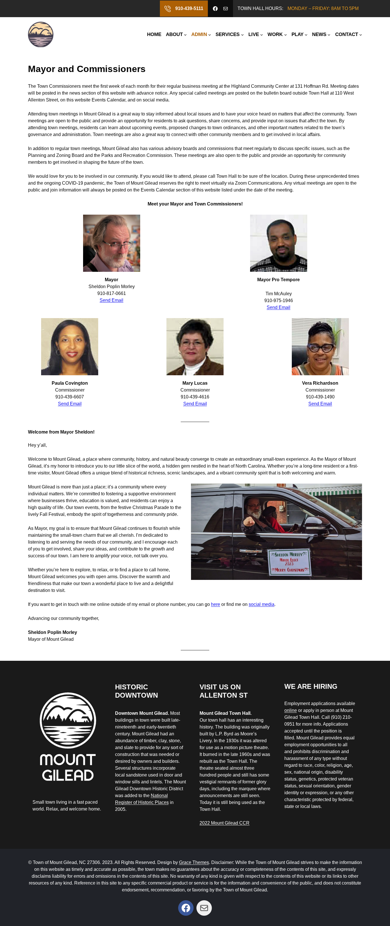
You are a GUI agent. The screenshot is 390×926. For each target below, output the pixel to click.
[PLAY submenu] (306, 34)
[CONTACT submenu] (360, 34)
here (215, 604)
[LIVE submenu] (261, 34)
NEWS (319, 34)
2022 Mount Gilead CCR (225, 823)
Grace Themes (194, 862)
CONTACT (346, 34)
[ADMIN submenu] (209, 34)
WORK (275, 34)
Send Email (111, 300)
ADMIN (199, 34)
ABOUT (174, 34)
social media (261, 604)
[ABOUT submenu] (185, 34)
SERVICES (228, 34)
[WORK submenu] (285, 34)
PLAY (297, 34)
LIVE (253, 34)
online (290, 710)
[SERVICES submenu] (242, 34)
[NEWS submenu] (328, 34)
